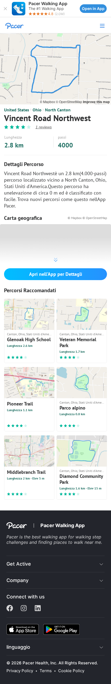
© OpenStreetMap (69, 101)
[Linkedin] (37, 608)
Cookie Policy (71, 670)
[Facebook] (9, 608)
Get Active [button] (18, 564)
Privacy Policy (19, 670)
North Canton (58, 109)
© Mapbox (48, 101)
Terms (46, 670)
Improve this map (96, 101)
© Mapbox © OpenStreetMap (87, 218)
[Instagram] (23, 608)
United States (16, 109)
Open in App (93, 8)
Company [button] (17, 580)
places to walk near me (77, 542)
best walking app (50, 537)
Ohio (37, 109)
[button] (5, 8)
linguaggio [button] (18, 647)
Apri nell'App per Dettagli (55, 274)
